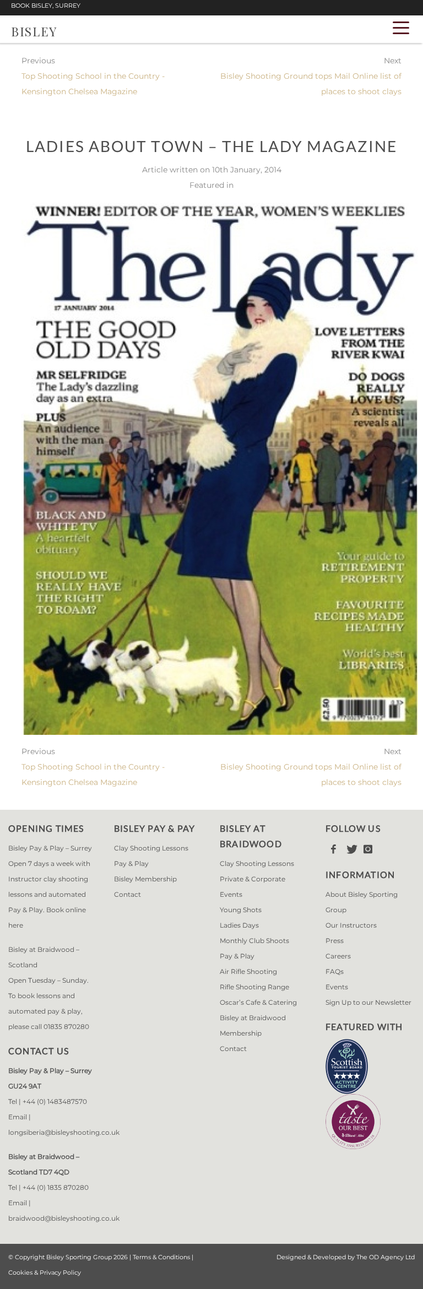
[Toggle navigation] (401, 27)
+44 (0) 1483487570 (55, 1101)
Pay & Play (131, 863)
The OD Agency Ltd (385, 1257)
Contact (127, 894)
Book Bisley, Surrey (45, 6)
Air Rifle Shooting (248, 971)
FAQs (335, 971)
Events (337, 987)
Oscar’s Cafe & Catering (258, 1002)
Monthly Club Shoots (254, 940)
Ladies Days (239, 925)
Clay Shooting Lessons (151, 848)
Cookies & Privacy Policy (44, 1272)
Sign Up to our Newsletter (368, 1002)
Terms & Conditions (161, 1257)
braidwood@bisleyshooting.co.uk (64, 1218)
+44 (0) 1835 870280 (56, 1187)
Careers (338, 956)
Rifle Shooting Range (254, 987)
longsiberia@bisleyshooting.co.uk (64, 1132)
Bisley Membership (145, 879)
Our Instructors (351, 925)
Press (335, 940)
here (15, 925)
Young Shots (241, 910)
